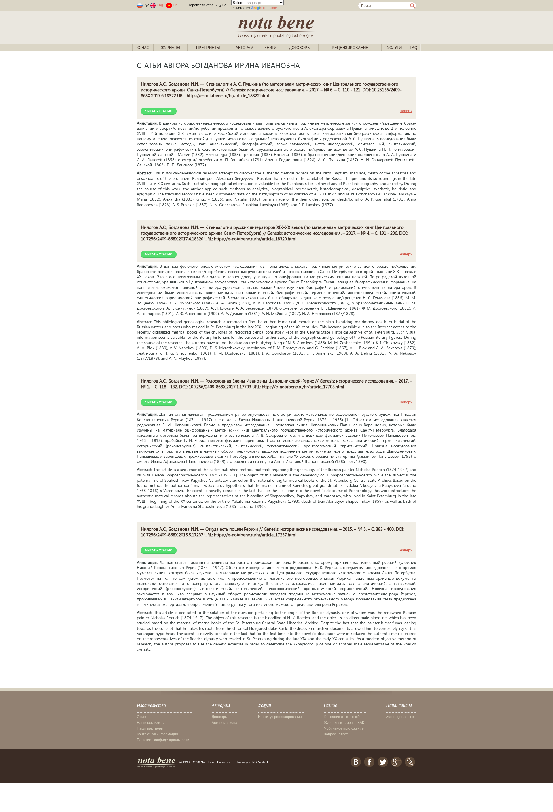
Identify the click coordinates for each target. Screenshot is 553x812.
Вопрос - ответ (336, 734)
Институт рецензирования (280, 717)
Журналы (170, 48)
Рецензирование (350, 48)
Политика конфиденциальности (163, 740)
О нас (143, 48)
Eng (160, 5)
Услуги (394, 48)
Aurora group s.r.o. (400, 717)
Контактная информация (157, 734)
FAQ (413, 48)
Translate (269, 8)
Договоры (300, 48)
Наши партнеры (150, 728)
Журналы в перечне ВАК (344, 723)
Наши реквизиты (150, 723)
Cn (175, 5)
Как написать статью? (342, 717)
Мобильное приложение (344, 728)
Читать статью (158, 111)
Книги (270, 48)
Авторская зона (224, 723)
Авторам (244, 48)
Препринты (208, 48)
